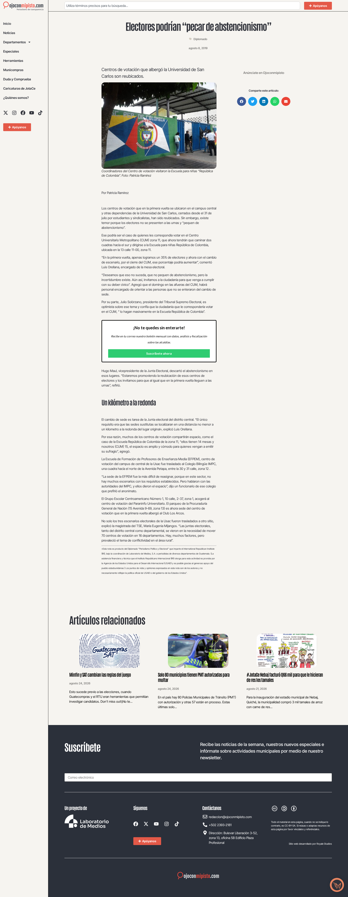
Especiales (11, 51)
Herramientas (13, 61)
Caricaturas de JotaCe (19, 88)
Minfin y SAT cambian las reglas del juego (100, 674)
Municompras (13, 70)
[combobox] (182, 6)
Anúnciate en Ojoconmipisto (263, 73)
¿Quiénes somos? (16, 98)
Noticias (9, 33)
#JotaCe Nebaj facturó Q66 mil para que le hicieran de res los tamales (284, 677)
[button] (241, 101)
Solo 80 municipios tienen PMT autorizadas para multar (193, 677)
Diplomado (200, 39)
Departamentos (14, 42)
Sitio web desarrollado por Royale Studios (310, 843)
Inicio (7, 24)
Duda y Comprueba (17, 79)
